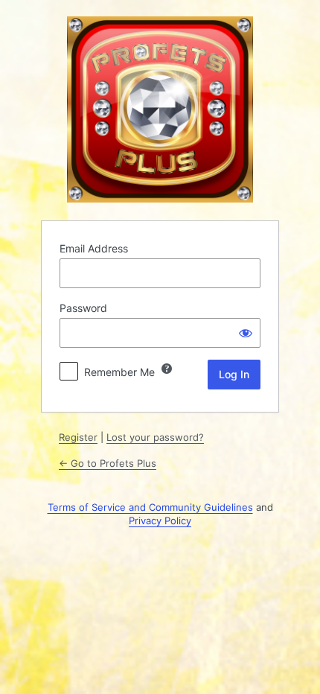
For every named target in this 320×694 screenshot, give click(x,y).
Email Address (94, 248)
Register (78, 437)
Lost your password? (155, 437)
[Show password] (245, 333)
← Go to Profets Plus (107, 463)
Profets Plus (160, 109)
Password (83, 308)
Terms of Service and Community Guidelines (150, 507)
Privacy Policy (160, 520)
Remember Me (119, 372)
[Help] (167, 369)
